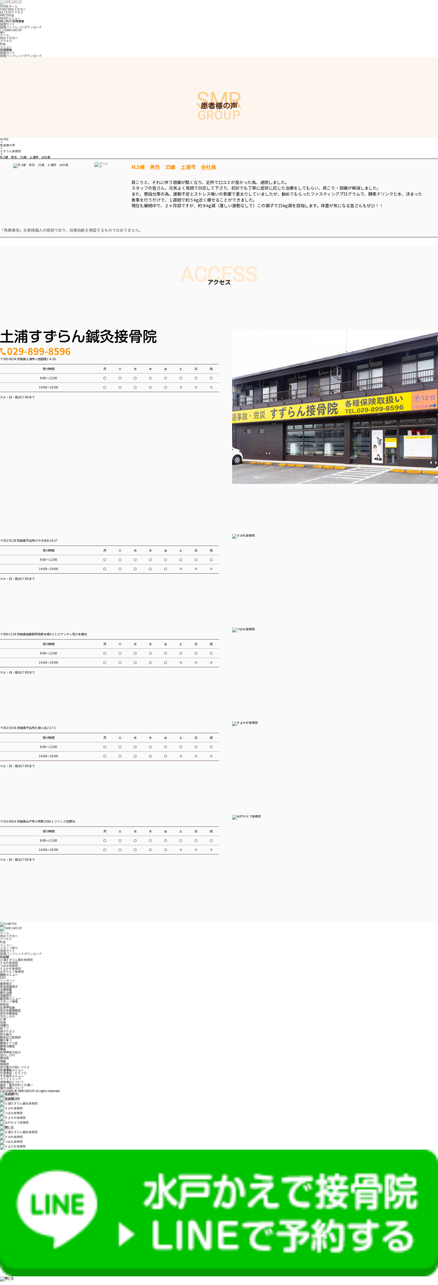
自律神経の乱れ (10, 1052)
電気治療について (12, 1088)
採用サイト (7, 24)
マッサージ (7, 980)
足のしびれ (7, 1055)
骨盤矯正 (6, 995)
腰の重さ (6, 1040)
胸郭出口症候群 (10, 1037)
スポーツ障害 (9, 1001)
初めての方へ (13, 9)
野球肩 (4, 1058)
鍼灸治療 (6, 992)
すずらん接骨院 (10, 151)
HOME (4, 139)
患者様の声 (7, 145)
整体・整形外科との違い (16, 1085)
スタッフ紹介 (9, 947)
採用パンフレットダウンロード (21, 27)
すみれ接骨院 (9, 962)
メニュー (10, 18)
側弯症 (4, 1004)
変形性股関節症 (10, 1010)
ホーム (9, 6)
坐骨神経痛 (7, 1007)
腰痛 (3, 1049)
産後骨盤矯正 (9, 986)
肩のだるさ (7, 1031)
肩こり (4, 1028)
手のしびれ (7, 1016)
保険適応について (12, 1082)
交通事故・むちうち (13, 1073)
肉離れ (4, 1025)
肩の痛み (6, 1034)
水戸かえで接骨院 (12, 971)
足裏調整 (6, 989)
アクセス (11, 12)
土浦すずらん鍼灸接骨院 (16, 959)
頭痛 (3, 1061)
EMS (3, 977)
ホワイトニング (10, 1079)
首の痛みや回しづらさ (14, 1067)
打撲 (3, 1019)
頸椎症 (4, 1064)
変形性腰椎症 (9, 1013)
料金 (7, 15)
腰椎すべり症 (9, 1043)
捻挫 (3, 1022)
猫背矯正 (6, 983)
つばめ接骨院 (9, 965)
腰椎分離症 (7, 1046)
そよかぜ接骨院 (10, 968)
